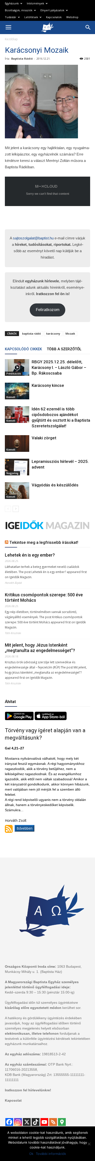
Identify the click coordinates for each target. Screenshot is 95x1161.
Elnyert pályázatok (52, 10)
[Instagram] (18, 1122)
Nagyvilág (12, 473)
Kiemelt (10, 397)
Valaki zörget (44, 437)
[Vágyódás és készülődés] (17, 490)
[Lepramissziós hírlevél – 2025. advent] (17, 467)
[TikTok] (35, 1122)
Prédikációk (13, 373)
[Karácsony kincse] (17, 391)
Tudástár (10, 17)
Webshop (72, 17)
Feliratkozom (47, 309)
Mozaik (70, 333)
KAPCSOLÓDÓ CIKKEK (23, 349)
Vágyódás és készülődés (55, 485)
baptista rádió (31, 333)
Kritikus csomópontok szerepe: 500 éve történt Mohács (44, 597)
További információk (51, 1154)
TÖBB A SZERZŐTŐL (64, 349)
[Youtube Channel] (44, 1122)
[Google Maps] (62, 1122)
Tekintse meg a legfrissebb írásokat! (43, 542)
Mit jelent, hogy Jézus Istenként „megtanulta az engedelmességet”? (40, 647)
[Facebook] (9, 1122)
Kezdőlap (11, 39)
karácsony (53, 333)
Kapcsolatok (54, 17)
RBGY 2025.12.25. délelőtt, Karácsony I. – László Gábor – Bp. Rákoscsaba (59, 367)
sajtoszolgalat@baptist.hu (33, 238)
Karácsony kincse (48, 385)
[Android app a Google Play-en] (20, 719)
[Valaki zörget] (17, 443)
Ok (31, 1154)
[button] (88, 27)
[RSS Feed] (53, 1122)
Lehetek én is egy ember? (30, 555)
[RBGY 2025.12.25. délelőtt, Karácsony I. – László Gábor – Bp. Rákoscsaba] (17, 367)
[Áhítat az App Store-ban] (51, 719)
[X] (27, 1122)
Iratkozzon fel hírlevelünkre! (28, 1090)
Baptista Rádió (22, 58)
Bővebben (24, 828)
